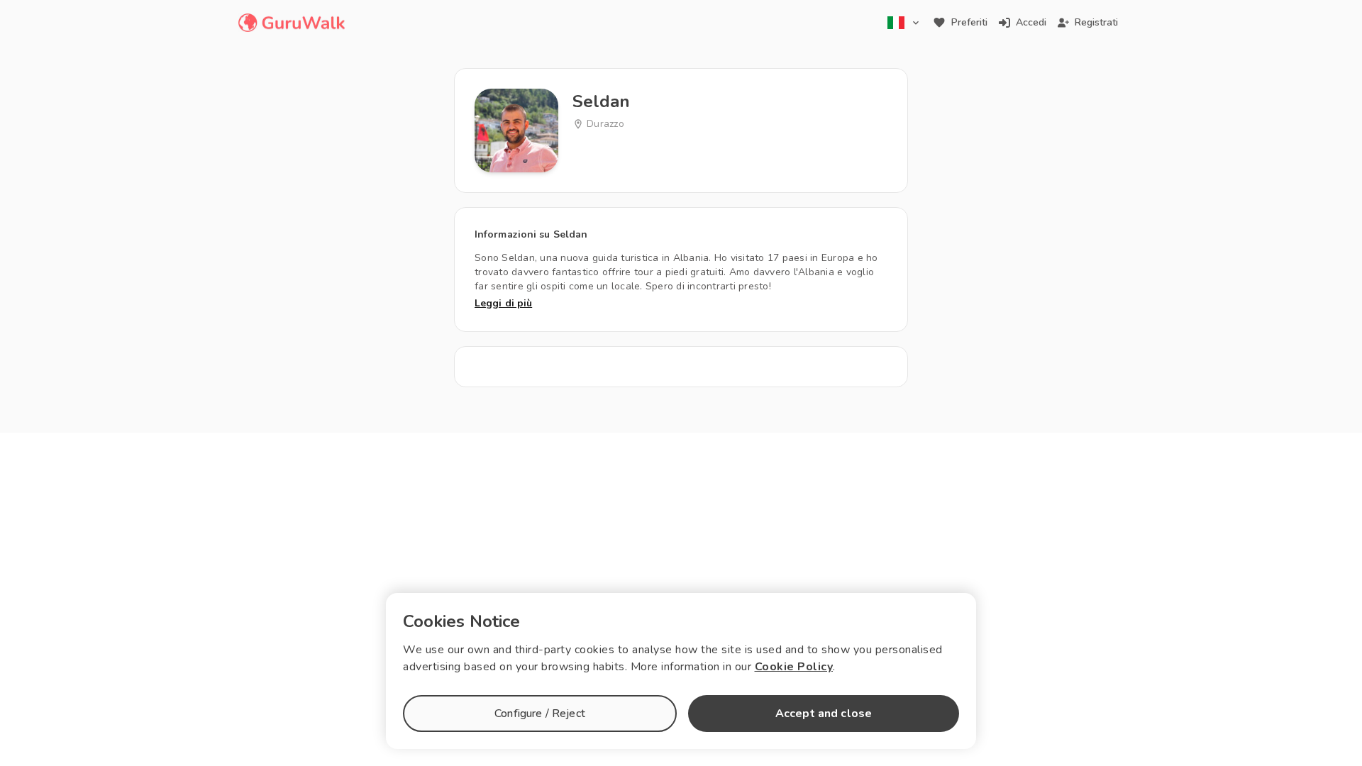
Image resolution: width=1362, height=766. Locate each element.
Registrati (1096, 22)
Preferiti (969, 22)
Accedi (1031, 22)
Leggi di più (503, 303)
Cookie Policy (794, 667)
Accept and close (823, 713)
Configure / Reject (539, 713)
